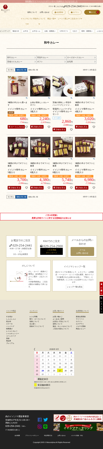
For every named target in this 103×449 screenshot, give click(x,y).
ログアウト (80, 324)
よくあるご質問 (58, 319)
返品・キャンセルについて (62, 326)
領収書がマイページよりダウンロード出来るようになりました (51, 1)
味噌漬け (9, 329)
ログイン (75, 12)
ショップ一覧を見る (74, 287)
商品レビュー (81, 329)
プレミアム (10, 343)
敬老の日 (16, 31)
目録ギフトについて (37, 326)
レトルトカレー (11, 331)
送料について (32, 12)
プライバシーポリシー (32, 435)
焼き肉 (8, 321)
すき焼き (9, 317)
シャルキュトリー (12, 333)
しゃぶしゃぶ (11, 319)
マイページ (80, 319)
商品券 (8, 341)
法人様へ (33, 324)
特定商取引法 (48, 435)
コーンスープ (11, 336)
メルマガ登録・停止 (77, 435)
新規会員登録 (81, 317)
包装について (34, 321)
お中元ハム (36, 31)
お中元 (25, 31)
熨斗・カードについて (38, 319)
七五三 (74, 31)
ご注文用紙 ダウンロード (51, 251)
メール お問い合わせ (82, 251)
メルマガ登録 (81, 326)
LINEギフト (64, 31)
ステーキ (9, 324)
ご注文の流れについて (61, 329)
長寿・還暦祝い (87, 31)
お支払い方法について (61, 321)
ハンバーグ (10, 326)
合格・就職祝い (50, 31)
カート (93, 12)
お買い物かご (57, 317)
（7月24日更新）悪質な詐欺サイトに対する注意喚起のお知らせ (51, 216)
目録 (7, 338)
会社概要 (17, 435)
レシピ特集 (34, 317)
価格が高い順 (33, 70)
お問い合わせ (44, 12)
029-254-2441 (74, 6)
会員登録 (60, 12)
